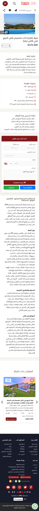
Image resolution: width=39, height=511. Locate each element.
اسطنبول (34, 470)
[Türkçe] (17, 492)
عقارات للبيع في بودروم (33, 447)
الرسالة (33, 168)
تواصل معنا (26, 187)
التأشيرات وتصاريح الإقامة (6, 452)
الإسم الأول (32, 144)
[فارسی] (20, 492)
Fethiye (22, 449)
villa (25, 86)
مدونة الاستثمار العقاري (17, 469)
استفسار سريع (11, 419)
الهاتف (33, 160)
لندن (36, 467)
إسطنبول (21, 444)
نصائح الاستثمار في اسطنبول (16, 472)
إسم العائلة (16, 144)
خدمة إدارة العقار (7, 456)
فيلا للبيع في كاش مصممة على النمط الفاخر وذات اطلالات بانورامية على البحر (20, 401)
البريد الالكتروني (31, 152)
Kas (27, 97)
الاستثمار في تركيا (7, 445)
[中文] (22, 492)
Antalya (22, 451)
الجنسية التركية (20, 464)
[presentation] (2, 402)
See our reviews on (19, 496)
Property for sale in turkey (16, 467)
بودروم (22, 446)
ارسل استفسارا (18, 182)
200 (11, 104)
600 (15, 100)
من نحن (35, 464)
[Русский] (27, 492)
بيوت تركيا (34, 444)
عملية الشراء (8, 449)
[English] (29, 492)
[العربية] (25, 492)
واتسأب (10, 187)
